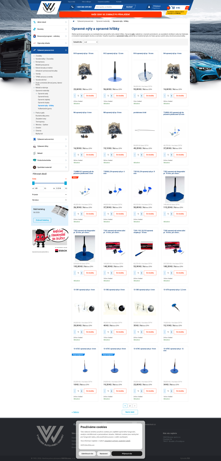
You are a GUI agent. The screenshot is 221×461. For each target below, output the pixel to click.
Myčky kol (39, 134)
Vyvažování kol (41, 80)
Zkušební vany (41, 119)
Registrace (156, 8)
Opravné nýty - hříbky (46, 105)
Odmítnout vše (87, 454)
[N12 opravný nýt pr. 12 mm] (114, 71)
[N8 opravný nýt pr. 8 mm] (114, 130)
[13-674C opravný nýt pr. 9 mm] (145, 367)
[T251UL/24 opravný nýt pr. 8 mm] (145, 189)
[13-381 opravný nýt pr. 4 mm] (85, 308)
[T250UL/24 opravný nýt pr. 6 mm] (114, 189)
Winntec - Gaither (42, 125)
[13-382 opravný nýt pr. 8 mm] (114, 308)
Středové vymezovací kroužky (46, 71)
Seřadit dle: (77, 42)
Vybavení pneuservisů (85, 21)
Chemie (38, 131)
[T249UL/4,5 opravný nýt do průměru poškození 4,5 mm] (174, 130)
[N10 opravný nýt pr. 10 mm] (85, 71)
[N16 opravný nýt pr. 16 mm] (145, 71)
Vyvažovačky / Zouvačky (45, 59)
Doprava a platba (103, 2)
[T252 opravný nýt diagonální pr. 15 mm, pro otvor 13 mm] (174, 189)
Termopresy (40, 122)
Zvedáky (39, 56)
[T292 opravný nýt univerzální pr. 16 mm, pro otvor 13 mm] (174, 248)
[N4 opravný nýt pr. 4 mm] (174, 71)
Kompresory (40, 62)
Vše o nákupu (86, 2)
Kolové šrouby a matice (44, 68)
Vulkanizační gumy (45, 108)
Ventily (38, 74)
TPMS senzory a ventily (44, 77)
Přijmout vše (127, 454)
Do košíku (90, 96)
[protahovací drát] (145, 130)
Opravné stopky (43, 103)
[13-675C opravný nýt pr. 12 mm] (174, 367)
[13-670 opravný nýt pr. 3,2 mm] (174, 308)
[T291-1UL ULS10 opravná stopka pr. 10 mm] (145, 248)
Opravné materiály (42, 91)
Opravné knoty (43, 97)
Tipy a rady (71, 2)
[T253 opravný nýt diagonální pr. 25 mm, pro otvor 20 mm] (85, 248)
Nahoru (76, 412)
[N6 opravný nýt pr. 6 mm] (85, 130)
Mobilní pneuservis (42, 65)
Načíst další (129, 412)
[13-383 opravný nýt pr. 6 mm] (145, 308)
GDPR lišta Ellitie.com (87, 445)
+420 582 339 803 (84, 7)
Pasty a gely (40, 113)
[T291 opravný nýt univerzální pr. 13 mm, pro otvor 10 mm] (114, 248)
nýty (133, 34)
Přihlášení (156, 6)
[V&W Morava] (74, 21)
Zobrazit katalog (42, 220)
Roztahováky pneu (42, 116)
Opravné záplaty (44, 100)
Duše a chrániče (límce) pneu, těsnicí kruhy (49, 84)
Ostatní (38, 128)
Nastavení (104, 454)
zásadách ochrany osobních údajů (117, 441)
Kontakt (118, 2)
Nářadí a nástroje (42, 88)
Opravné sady (43, 94)
